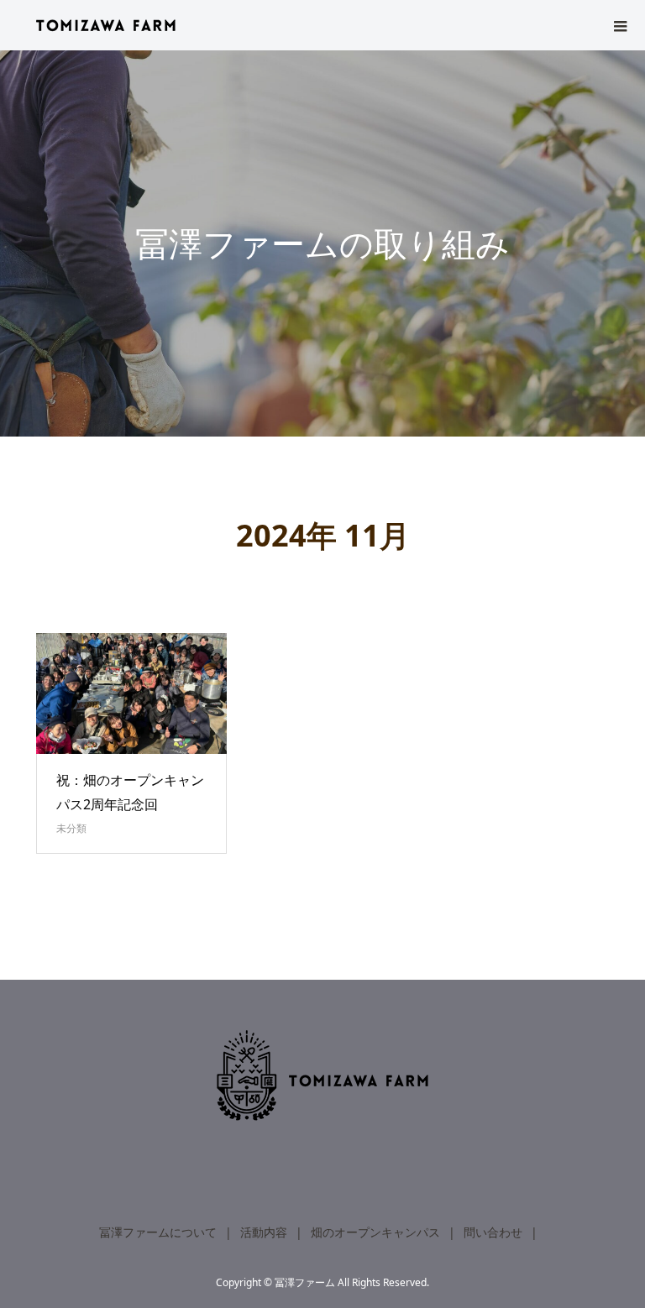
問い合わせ (493, 1232)
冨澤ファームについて (158, 1232)
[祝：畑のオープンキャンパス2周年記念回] (132, 693)
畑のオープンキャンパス (375, 1232)
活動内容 (263, 1232)
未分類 (71, 828)
